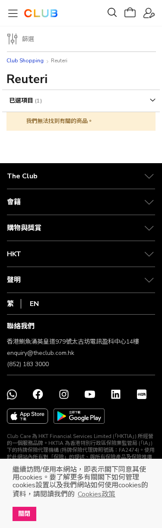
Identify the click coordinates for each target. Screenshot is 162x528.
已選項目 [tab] (22, 101)
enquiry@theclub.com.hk (40, 353)
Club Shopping (25, 60)
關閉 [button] (24, 513)
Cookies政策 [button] (96, 494)
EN (34, 304)
